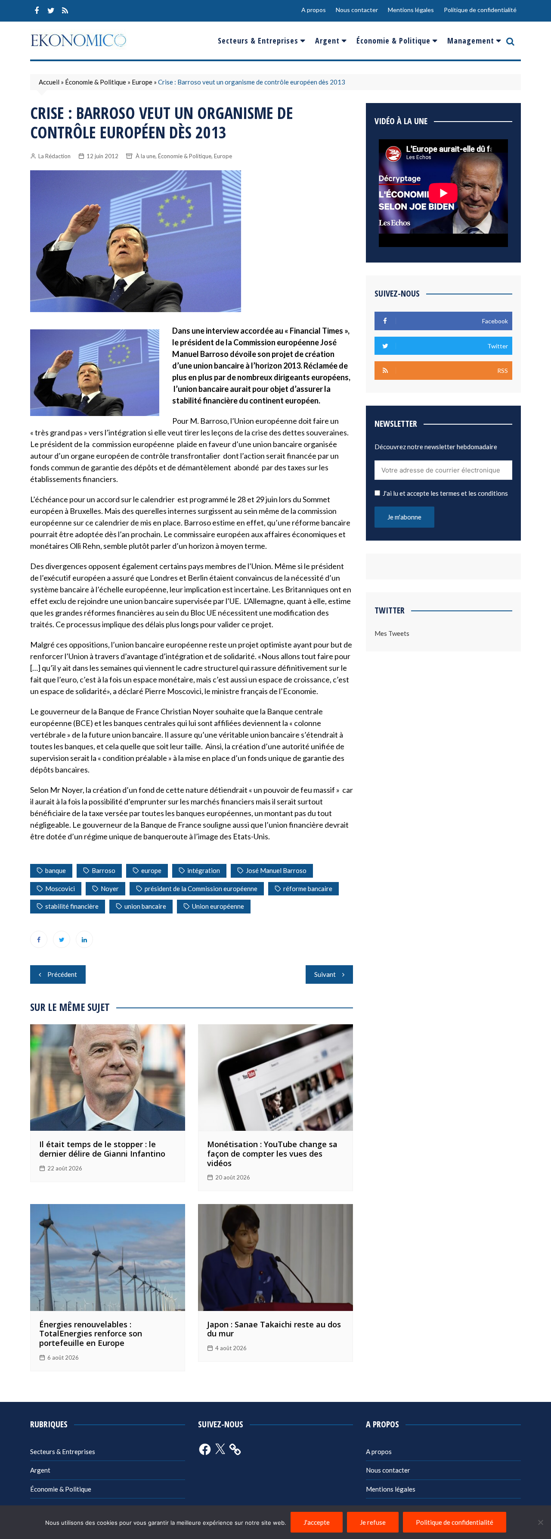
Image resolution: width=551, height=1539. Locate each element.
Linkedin (84, 939)
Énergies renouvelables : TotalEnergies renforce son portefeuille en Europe (90, 1333)
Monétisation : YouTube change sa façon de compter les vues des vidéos (272, 1153)
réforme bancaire (307, 888)
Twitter (50, 10)
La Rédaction (54, 156)
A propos (313, 9)
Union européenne (218, 906)
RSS (65, 10)
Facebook (36, 10)
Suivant (325, 974)
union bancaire (145, 906)
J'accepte (316, 1522)
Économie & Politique (393, 40)
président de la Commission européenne (201, 888)
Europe (142, 82)
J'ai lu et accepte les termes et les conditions (445, 493)
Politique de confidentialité (480, 9)
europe (151, 870)
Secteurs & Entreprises (258, 40)
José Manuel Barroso (276, 870)
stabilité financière (72, 906)
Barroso (103, 870)
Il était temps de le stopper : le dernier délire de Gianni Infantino (102, 1149)
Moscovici (60, 888)
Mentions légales (411, 9)
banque (55, 870)
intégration (203, 870)
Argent (327, 40)
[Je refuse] (540, 1522)
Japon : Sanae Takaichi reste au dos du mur (274, 1329)
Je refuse (373, 1522)
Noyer (110, 888)
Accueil (49, 82)
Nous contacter (357, 9)
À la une (145, 156)
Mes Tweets (392, 633)
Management (470, 40)
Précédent (62, 974)
